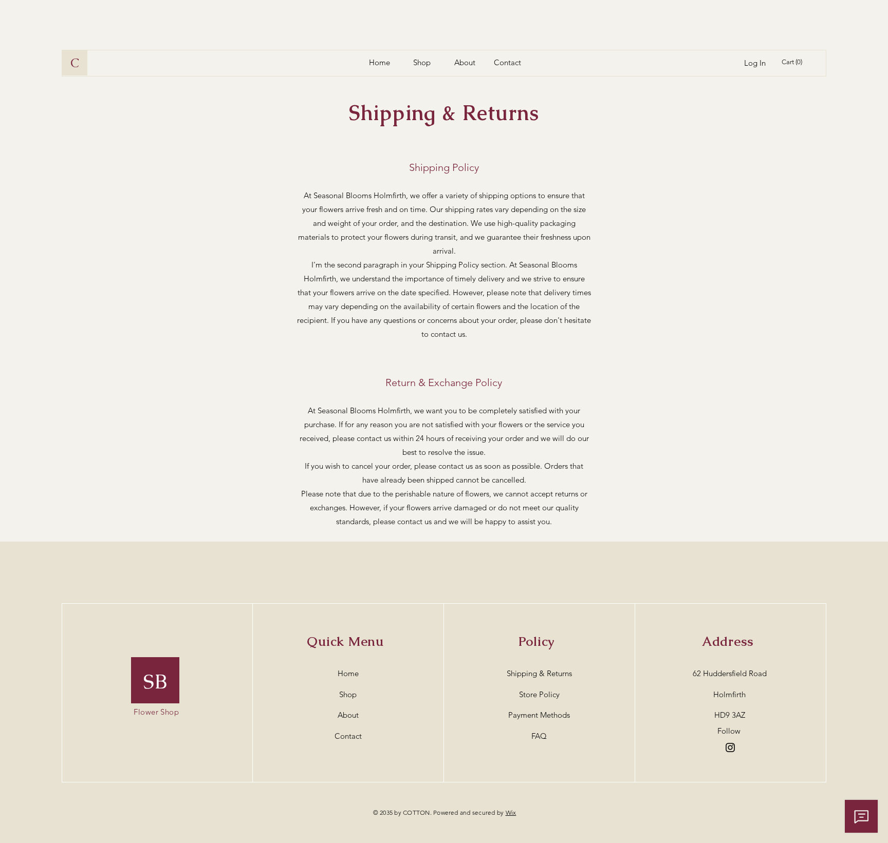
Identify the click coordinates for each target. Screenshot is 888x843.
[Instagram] (730, 747)
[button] (793, 62)
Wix (511, 812)
